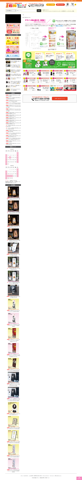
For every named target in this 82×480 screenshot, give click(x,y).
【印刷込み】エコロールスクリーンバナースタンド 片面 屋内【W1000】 (13, 370)
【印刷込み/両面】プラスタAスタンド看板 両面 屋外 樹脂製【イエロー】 (13, 113)
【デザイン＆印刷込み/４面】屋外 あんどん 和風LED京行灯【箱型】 (13, 98)
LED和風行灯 (63, 11)
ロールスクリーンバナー (56, 11)
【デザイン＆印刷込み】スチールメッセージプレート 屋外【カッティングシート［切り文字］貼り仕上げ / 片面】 (13, 399)
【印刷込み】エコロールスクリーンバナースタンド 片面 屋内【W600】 (14, 311)
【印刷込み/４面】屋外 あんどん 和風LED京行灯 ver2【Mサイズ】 (14, 227)
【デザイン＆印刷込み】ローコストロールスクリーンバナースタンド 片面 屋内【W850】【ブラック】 (13, 355)
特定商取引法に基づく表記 (38, 475)
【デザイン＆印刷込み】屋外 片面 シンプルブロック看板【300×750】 (13, 128)
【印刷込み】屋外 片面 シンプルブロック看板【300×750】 (14, 269)
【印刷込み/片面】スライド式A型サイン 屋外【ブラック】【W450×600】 (13, 428)
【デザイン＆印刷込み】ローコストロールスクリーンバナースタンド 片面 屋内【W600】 (13, 103)
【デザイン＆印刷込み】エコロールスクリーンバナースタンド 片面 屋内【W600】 (14, 325)
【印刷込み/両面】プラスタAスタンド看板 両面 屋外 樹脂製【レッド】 (13, 123)
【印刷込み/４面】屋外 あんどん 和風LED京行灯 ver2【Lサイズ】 (14, 241)
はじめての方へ (25, 475)
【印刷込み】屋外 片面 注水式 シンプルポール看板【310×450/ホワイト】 (13, 136)
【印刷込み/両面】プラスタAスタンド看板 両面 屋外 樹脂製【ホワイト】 (13, 121)
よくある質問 (31, 475)
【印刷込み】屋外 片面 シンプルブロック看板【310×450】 (15, 255)
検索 (39, 10)
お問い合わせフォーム (60, 98)
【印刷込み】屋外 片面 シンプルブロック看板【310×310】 (15, 297)
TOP (23, 14)
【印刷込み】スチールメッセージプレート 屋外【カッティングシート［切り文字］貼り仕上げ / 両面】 (13, 109)
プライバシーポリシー (45, 475)
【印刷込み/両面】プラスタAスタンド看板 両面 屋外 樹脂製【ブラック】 (13, 118)
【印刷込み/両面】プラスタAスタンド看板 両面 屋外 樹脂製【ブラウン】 (13, 116)
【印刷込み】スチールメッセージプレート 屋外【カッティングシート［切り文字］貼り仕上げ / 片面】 (13, 106)
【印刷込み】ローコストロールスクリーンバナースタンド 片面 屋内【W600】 (13, 101)
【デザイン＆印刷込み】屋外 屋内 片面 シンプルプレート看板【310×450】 (13, 134)
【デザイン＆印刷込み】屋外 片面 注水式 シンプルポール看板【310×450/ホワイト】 (13, 139)
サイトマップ (52, 475)
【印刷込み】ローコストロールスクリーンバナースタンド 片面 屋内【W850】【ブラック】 (14, 340)
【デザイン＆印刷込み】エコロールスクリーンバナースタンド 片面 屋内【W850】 (14, 470)
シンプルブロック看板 (70, 11)
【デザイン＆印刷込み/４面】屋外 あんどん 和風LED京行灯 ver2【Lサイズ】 (13, 213)
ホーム (22, 475)
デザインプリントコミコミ (47, 11)
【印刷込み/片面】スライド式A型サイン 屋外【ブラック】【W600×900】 (13, 442)
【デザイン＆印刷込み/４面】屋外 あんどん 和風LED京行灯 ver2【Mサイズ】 (13, 199)
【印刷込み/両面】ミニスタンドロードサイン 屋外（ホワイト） (14, 414)
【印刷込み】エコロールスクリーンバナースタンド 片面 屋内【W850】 (14, 456)
